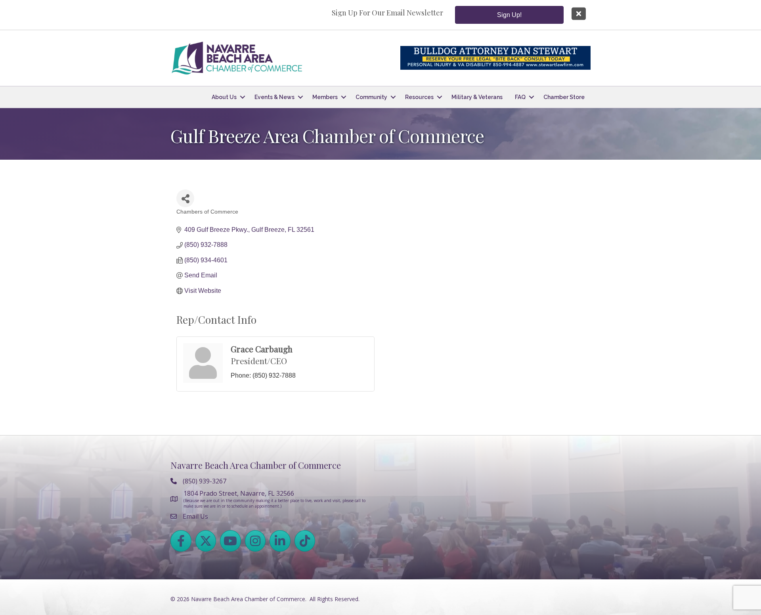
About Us (224, 97)
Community (371, 97)
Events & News (274, 97)
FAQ (520, 97)
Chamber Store (564, 97)
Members (325, 97)
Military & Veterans (477, 97)
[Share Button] (185, 198)
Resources (419, 97)
